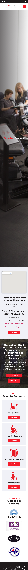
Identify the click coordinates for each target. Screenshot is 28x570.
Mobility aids (14, 483)
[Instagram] (4, 1)
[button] (22, 1)
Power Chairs (14, 413)
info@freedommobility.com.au (14, 327)
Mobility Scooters (14, 436)
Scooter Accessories (14, 459)
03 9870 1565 (19, 324)
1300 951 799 (9, 324)
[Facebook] (2, 1)
